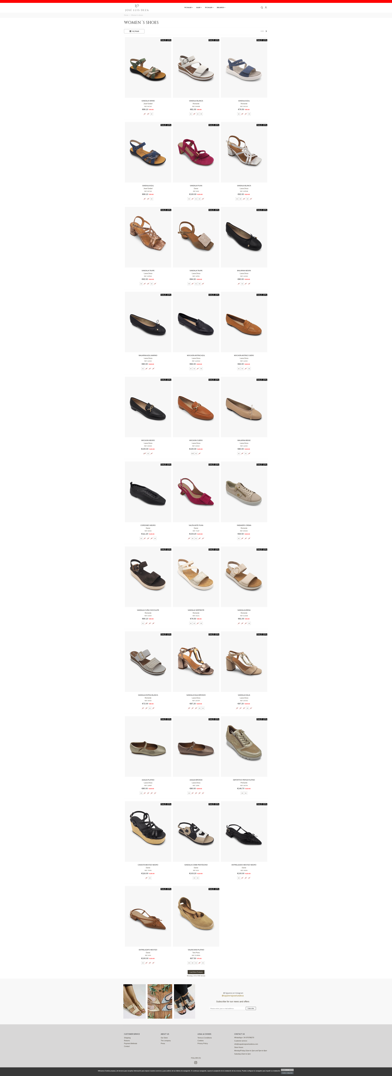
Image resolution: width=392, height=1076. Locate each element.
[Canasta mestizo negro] (148, 831)
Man (198, 7)
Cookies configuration (287, 1073)
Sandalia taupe (148, 270)
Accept (287, 1069)
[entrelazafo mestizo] (148, 916)
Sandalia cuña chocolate (148, 610)
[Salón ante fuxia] (196, 492)
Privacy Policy (203, 1043)
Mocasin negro (148, 440)
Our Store (164, 1038)
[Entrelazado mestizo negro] (244, 831)
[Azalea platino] (148, 746)
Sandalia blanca (196, 101)
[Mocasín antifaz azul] (196, 322)
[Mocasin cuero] (196, 407)
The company (166, 1040)
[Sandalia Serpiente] (196, 576)
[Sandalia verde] (148, 67)
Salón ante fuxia (196, 525)
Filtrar (135, 31)
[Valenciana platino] (196, 916)
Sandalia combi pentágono (196, 865)
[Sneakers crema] (244, 492)
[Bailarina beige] (244, 407)
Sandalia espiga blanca (148, 695)
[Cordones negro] (148, 492)
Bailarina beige (244, 440)
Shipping (127, 1038)
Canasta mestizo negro (148, 865)
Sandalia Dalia (244, 695)
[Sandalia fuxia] (196, 152)
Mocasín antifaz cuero (244, 355)
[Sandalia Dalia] (244, 661)
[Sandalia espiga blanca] (148, 661)
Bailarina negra (244, 270)
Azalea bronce (196, 780)
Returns (127, 1040)
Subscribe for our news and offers (232, 1001)
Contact (127, 1046)
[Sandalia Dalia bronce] (196, 661)
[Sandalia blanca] (196, 67)
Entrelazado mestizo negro (244, 865)
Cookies (201, 1040)
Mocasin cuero (196, 440)
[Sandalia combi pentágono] (196, 831)
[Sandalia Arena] (244, 576)
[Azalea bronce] (196, 746)
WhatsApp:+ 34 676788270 (244, 1037)
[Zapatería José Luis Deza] (137, 7)
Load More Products (196, 972)
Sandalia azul (244, 101)
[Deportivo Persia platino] (244, 746)
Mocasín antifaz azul (196, 355)
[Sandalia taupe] (148, 237)
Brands (220, 7)
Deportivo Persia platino (244, 780)
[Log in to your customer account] (266, 7)
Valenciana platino (196, 950)
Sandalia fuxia (196, 186)
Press (163, 1043)
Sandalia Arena (244, 610)
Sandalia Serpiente (196, 610)
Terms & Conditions (205, 1038)
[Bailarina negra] (244, 237)
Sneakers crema (244, 525)
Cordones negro (148, 525)
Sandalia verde (148, 101)
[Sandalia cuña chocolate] (148, 576)
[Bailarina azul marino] (148, 322)
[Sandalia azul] (244, 67)
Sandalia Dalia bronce (196, 695)
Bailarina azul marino (148, 355)
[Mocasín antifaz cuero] (244, 322)
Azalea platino (148, 780)
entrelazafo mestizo (148, 950)
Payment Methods (130, 1043)
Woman (188, 7)
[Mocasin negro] (148, 407)
